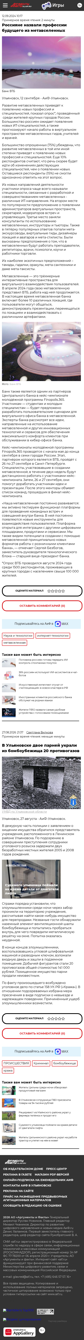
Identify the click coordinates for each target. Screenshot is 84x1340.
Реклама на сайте (18, 1191)
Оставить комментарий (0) (42, 606)
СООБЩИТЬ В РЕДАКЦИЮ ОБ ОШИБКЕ (32, 1205)
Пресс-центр (56, 1169)
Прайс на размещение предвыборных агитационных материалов (35, 1198)
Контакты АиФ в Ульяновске (27, 1185)
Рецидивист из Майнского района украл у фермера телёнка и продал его (45, 1114)
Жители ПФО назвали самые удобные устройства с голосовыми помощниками (44, 711)
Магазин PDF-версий (52, 1174)
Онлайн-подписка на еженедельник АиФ (38, 1180)
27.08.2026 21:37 (12, 732)
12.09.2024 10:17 (12, 16)
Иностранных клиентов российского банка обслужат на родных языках (45, 699)
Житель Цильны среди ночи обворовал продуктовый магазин (43, 1089)
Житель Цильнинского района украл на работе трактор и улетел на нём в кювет (48, 1139)
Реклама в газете (17, 1174)
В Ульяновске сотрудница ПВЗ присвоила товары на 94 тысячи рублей (45, 1101)
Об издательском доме (23, 1169)
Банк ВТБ (15, 384)
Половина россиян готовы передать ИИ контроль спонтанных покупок (43, 661)
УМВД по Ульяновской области (24, 811)
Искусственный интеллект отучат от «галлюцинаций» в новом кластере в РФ (43, 686)
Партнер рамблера (57, 1321)
